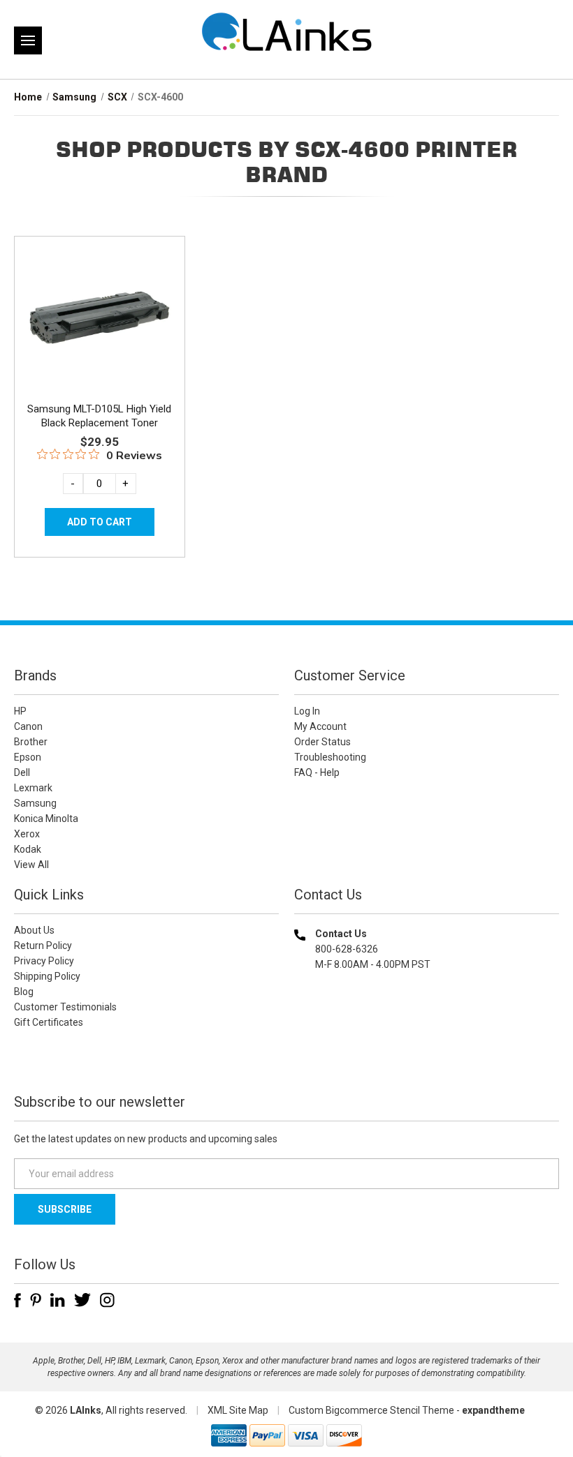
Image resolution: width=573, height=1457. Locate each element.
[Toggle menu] (28, 40)
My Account (320, 726)
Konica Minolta (46, 818)
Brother (31, 741)
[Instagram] (107, 1300)
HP (20, 711)
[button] (427, 1054)
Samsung (35, 803)
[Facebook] (17, 1300)
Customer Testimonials (65, 1007)
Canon (28, 726)
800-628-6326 (346, 949)
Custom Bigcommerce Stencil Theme (371, 1410)
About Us (34, 930)
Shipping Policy (47, 976)
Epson (27, 757)
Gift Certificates (48, 1022)
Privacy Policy (44, 960)
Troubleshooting (330, 757)
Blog (24, 991)
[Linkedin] (57, 1300)
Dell (22, 772)
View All (31, 864)
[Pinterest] (35, 1300)
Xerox (27, 833)
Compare (94, 332)
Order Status (322, 741)
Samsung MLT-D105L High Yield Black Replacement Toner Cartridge (99, 423)
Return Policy (43, 945)
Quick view (98, 301)
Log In (307, 711)
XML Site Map (238, 1410)
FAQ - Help (317, 772)
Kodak (27, 849)
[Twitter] (82, 1300)
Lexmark (33, 787)
